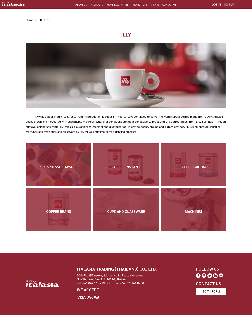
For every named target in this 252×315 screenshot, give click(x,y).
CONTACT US (169, 4)
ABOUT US (81, 4)
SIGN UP (228, 4)
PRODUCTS (97, 4)
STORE (155, 4)
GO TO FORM (211, 291)
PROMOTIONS (140, 4)
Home (29, 20)
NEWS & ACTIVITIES (117, 4)
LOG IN (216, 4)
